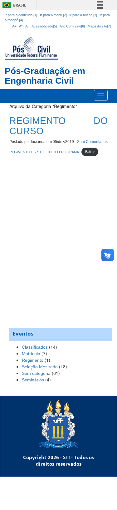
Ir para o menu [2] (54, 15)
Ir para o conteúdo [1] (21, 15)
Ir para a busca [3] (83, 15)
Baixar (90, 152)
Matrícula (31, 353)
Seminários (33, 379)
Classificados (35, 347)
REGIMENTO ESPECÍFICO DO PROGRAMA (44, 152)
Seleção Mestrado (40, 366)
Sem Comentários (92, 142)
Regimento (32, 360)
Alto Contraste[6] (72, 26)
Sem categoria (36, 373)
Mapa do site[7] (99, 26)
